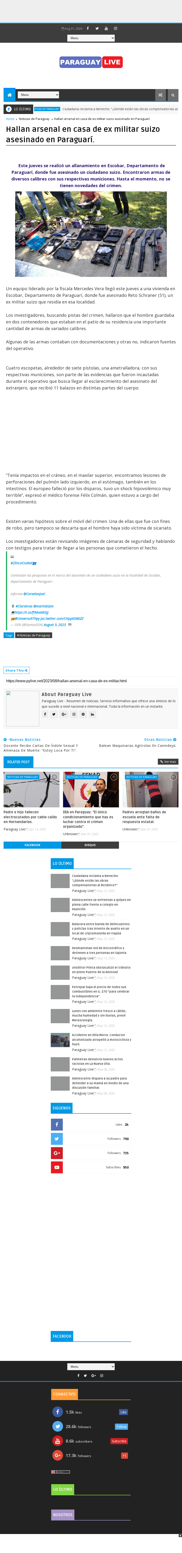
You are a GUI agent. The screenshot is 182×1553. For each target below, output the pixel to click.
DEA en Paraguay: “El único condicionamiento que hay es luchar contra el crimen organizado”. (88, 819)
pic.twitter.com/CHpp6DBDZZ (62, 618)
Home (10, 119)
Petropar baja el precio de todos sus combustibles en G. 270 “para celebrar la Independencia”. (100, 991)
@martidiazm (43, 606)
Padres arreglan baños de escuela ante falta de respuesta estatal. (144, 817)
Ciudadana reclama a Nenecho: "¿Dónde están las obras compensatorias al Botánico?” (113, 109)
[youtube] (106, 28)
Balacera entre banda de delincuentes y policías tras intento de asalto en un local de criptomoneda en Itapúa (101, 928)
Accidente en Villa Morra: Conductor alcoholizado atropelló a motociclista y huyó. (101, 1039)
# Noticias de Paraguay (33, 635)
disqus (90, 845)
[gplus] (93, 1375)
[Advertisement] (86, 10)
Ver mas (170, 761)
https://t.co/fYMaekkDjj (32, 612)
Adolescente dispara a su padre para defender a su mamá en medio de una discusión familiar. (100, 1083)
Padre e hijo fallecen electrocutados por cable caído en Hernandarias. (30, 817)
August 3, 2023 (55, 624)
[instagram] (115, 28)
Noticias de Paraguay (34, 119)
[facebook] (87, 28)
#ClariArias (24, 606)
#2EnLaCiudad (21, 563)
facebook (32, 845)
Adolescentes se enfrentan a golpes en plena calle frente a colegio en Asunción (101, 904)
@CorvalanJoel (34, 594)
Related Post (18, 762)
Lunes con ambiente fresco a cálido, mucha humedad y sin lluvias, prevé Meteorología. (99, 1015)
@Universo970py (27, 618)
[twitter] (97, 28)
